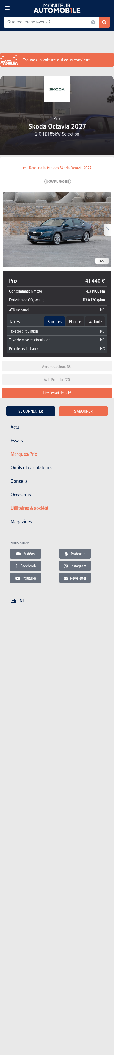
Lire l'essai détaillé (57, 393)
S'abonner (83, 411)
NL (22, 600)
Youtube (29, 578)
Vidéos (29, 554)
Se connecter (30, 411)
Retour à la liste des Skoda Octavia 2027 (59, 168)
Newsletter (78, 578)
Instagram (78, 566)
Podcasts (77, 554)
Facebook (28, 566)
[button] (107, 230)
